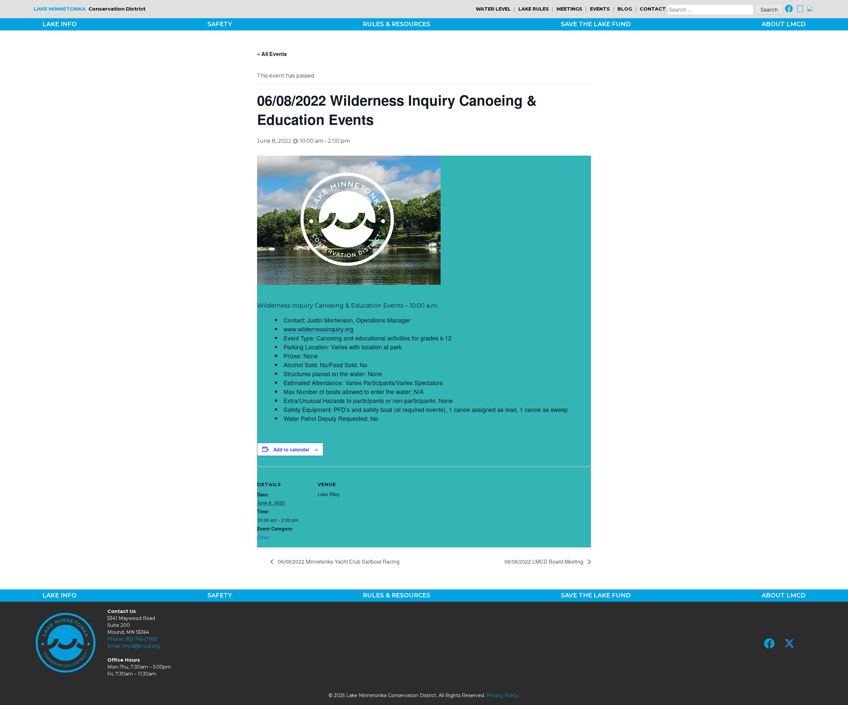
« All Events (272, 54)
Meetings (569, 9)
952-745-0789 (141, 639)
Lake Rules (533, 9)
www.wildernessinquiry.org (318, 329)
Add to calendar (291, 449)
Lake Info (59, 24)
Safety (219, 24)
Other (263, 537)
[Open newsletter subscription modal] (810, 9)
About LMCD (784, 24)
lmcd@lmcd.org (141, 646)
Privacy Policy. (502, 695)
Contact (653, 9)
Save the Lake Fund (596, 24)
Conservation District (89, 9)
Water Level (493, 9)
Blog (624, 9)
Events (600, 9)
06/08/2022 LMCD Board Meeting (544, 561)
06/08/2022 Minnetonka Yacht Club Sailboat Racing (338, 561)
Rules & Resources (396, 24)
